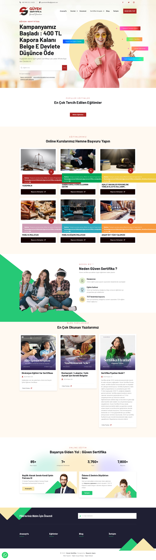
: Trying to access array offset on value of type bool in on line (52, 180)
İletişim (116, 11)
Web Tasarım (67, 556)
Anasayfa (63, 11)
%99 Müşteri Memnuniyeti (132, 58)
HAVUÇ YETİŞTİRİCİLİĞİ (26, 77)
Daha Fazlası (26, 388)
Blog (107, 11)
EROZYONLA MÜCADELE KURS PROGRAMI (44, 77)
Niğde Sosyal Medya (78, 556)
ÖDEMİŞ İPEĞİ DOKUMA (27, 79)
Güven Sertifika (71, 553)
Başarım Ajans (91, 553)
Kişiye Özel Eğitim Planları (75, 40)
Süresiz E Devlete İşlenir (131, 29)
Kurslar (73, 11)
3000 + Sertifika (135, 40)
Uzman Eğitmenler (140, 48)
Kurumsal (83, 11)
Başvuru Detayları (37, 192)
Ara (64, 68)
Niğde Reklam (89, 556)
